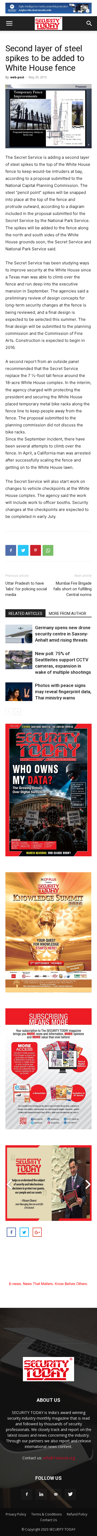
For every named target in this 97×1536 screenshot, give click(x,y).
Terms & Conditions (46, 1514)
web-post (17, 77)
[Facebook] (10, 550)
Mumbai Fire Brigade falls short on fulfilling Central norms (72, 589)
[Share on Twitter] (24, 1232)
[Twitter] (23, 550)
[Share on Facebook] (11, 1232)
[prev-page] (8, 711)
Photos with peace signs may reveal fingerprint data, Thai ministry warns (63, 691)
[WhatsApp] (48, 550)
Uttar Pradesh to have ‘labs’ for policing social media (26, 589)
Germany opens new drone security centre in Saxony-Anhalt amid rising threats (63, 634)
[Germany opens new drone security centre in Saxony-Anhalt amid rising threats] (18, 634)
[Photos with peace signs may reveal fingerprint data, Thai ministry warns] (18, 691)
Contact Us (48, 1520)
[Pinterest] (35, 550)
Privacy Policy (16, 1514)
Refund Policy (77, 1514)
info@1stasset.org (59, 1457)
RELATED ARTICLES (25, 613)
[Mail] (55, 1494)
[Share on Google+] (37, 1232)
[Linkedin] (41, 1494)
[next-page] (17, 711)
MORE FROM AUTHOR (67, 613)
